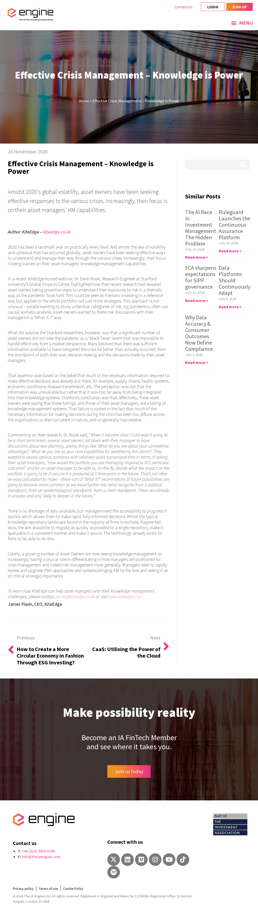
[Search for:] (217, 165)
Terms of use (48, 888)
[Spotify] (113, 872)
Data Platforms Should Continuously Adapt (234, 280)
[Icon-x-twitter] (113, 859)
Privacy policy (23, 888)
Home (84, 100)
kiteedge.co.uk (57, 232)
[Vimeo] (141, 859)
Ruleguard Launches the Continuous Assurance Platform (234, 225)
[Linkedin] (127, 859)
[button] (242, 23)
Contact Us (183, 6)
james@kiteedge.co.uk (75, 596)
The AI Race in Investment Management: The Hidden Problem (201, 228)
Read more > (196, 257)
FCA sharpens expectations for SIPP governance (200, 277)
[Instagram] (155, 859)
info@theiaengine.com (41, 856)
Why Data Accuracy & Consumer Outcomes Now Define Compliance (199, 333)
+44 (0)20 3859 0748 (38, 851)
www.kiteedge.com (125, 596)
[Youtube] (169, 859)
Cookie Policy (73, 888)
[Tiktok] (183, 859)
